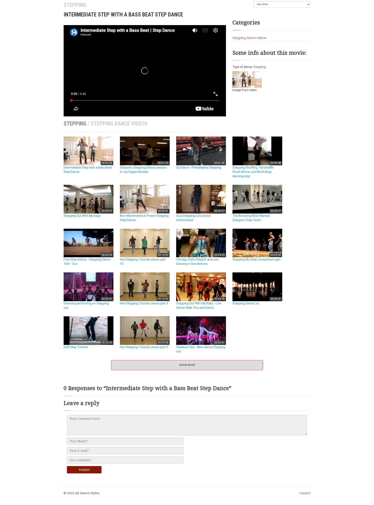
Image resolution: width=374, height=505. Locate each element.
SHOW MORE (187, 365)
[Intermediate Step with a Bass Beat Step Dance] (247, 79)
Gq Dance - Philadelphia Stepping (198, 167)
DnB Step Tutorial (75, 347)
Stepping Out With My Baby (82, 215)
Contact (304, 493)
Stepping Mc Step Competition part (256, 259)
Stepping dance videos (249, 38)
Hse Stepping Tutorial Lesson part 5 (144, 347)
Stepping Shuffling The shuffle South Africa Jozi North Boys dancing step (253, 172)
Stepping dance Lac (245, 303)
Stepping (75, 5)
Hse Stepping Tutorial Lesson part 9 (144, 303)
